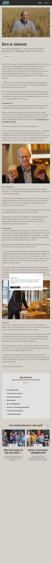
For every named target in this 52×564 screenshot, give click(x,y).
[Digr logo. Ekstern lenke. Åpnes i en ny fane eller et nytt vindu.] (11, 276)
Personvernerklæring (38, 275)
